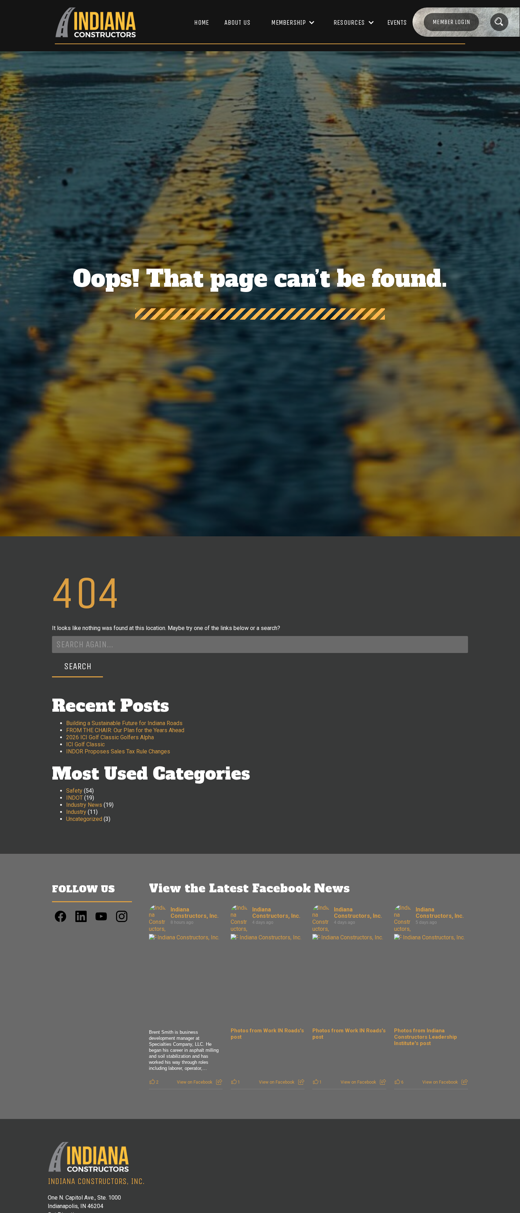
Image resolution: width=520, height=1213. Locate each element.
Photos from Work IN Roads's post (267, 1033)
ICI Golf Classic (85, 744)
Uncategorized (84, 819)
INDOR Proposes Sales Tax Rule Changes (118, 751)
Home (201, 22)
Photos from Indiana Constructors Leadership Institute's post (425, 1036)
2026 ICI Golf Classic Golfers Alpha (110, 737)
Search (77, 666)
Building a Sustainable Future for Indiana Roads (124, 723)
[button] (289, 23)
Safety (74, 790)
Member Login (451, 22)
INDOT (74, 797)
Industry (76, 812)
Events (397, 22)
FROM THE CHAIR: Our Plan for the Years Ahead (125, 730)
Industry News (84, 804)
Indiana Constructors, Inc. (195, 912)
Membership (288, 22)
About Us (237, 22)
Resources (349, 22)
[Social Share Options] (219, 1082)
